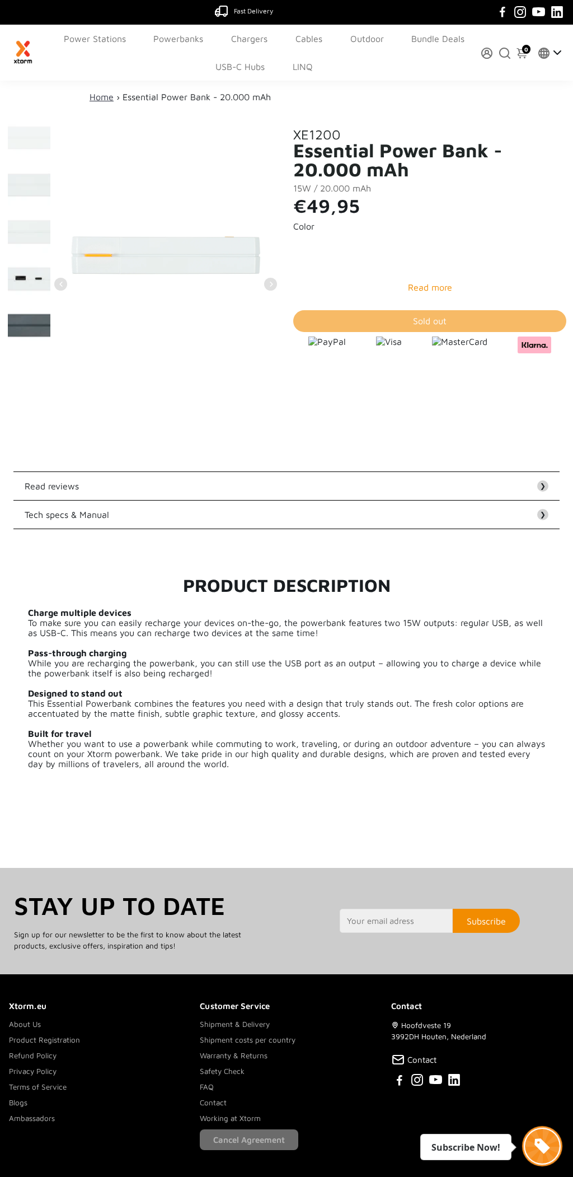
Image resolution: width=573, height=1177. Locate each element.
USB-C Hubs (240, 67)
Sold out (430, 321)
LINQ (303, 67)
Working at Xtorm (230, 1118)
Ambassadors (32, 1118)
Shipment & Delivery (235, 1024)
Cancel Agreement (249, 1140)
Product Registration (44, 1039)
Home (102, 97)
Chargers (249, 39)
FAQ (207, 1086)
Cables (308, 39)
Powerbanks (178, 39)
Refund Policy (33, 1055)
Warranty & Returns (233, 1055)
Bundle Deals (437, 39)
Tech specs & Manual (285, 515)
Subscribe (486, 921)
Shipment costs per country (247, 1039)
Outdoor (367, 39)
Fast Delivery (253, 11)
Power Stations (95, 39)
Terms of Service (38, 1086)
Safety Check (222, 1071)
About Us (25, 1024)
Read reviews (285, 486)
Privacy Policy (33, 1071)
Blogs (18, 1102)
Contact (213, 1102)
